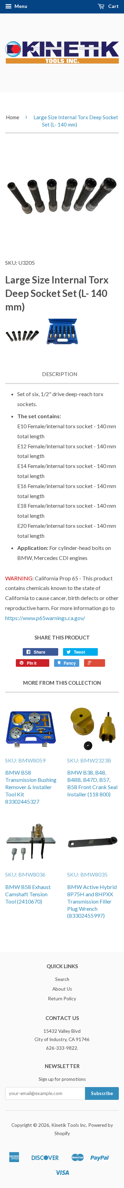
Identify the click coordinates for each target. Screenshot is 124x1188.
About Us (62, 989)
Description (59, 374)
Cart (113, 6)
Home (12, 117)
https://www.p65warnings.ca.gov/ (45, 618)
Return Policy (62, 998)
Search (62, 979)
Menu (20, 6)
